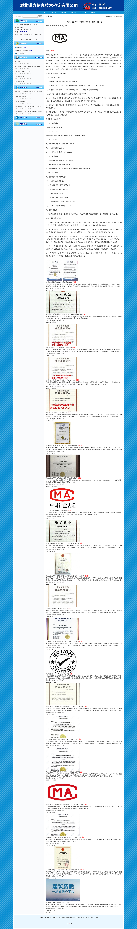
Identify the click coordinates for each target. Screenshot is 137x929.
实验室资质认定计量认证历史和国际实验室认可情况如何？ (29, 106)
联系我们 (93, 13)
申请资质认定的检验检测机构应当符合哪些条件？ (29, 91)
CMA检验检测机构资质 (22, 50)
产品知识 (73, 13)
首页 (43, 13)
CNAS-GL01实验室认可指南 (23, 71)
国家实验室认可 (19, 76)
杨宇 (97, 917)
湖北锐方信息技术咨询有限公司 (55, 288)
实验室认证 (18, 61)
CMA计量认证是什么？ (21, 96)
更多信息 (48, 913)
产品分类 (63, 13)
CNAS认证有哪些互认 (21, 101)
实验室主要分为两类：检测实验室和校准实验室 (28, 66)
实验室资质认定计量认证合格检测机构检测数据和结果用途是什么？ (29, 111)
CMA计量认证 (20, 47)
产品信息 (53, 13)
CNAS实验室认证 (21, 53)
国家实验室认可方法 (20, 81)
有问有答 (83, 13)
